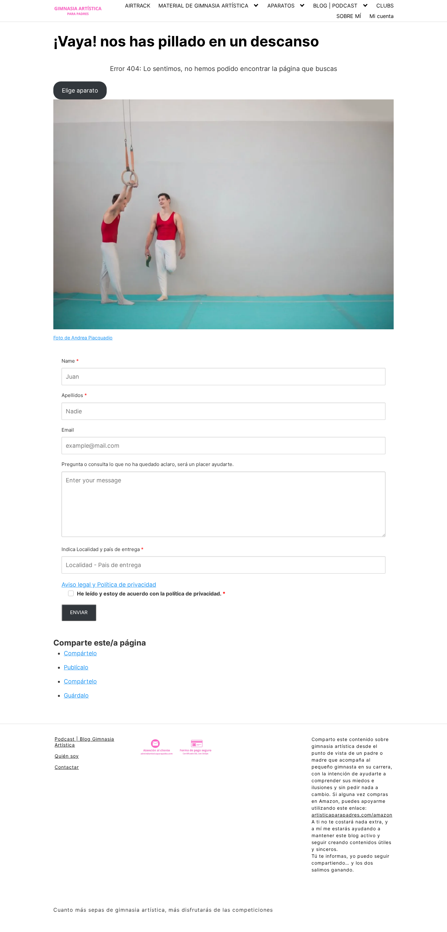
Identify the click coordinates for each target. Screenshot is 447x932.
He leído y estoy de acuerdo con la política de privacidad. (149, 593)
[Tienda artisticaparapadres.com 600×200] (176, 748)
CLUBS (385, 5)
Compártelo (80, 653)
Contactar (67, 767)
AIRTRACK (137, 5)
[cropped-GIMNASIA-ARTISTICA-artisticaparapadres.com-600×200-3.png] (77, 11)
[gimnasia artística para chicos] (223, 215)
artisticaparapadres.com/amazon (352, 815)
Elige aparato (80, 90)
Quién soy (67, 756)
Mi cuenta (381, 16)
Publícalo (76, 667)
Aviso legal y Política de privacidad (109, 584)
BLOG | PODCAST (335, 5)
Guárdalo (76, 695)
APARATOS (281, 5)
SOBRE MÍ (348, 16)
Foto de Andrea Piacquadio (83, 337)
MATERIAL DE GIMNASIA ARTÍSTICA (203, 5)
